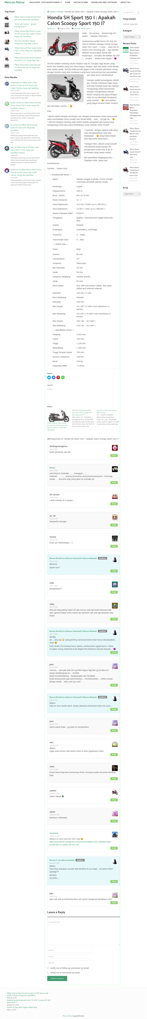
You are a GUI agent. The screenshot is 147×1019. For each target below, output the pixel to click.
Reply (114, 455)
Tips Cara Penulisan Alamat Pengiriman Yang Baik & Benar (26, 42)
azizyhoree (53, 833)
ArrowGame (15, 82)
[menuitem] (26, 995)
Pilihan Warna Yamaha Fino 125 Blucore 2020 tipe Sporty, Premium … (135, 133)
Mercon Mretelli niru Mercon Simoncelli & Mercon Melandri (73, 558)
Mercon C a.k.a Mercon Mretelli (61, 860)
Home (67, 2)
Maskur (52, 468)
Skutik (83, 28)
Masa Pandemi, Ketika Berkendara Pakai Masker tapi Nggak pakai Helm (135, 112)
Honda (60, 12)
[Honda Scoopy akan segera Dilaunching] (109, 417)
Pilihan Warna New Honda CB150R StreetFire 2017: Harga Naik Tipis (27, 59)
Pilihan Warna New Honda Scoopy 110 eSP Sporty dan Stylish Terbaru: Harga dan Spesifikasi (27, 34)
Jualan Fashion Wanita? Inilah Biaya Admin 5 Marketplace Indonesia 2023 (135, 53)
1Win (12, 147)
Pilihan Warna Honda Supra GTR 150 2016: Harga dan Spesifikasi (24, 127)
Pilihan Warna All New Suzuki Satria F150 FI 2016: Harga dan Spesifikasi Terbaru (27, 51)
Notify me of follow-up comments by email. (69, 968)
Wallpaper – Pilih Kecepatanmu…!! (45, 2)
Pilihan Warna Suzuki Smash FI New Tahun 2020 (135, 153)
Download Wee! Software (104, 2)
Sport (88, 28)
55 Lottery (14, 125)
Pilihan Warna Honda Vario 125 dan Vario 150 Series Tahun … (135, 91)
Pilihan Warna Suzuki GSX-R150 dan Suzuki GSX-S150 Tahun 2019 (135, 72)
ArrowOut (14, 169)
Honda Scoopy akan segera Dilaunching (22, 1007)
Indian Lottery (16, 102)
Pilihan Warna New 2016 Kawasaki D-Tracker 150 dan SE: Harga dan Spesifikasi (27, 67)
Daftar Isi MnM (81, 2)
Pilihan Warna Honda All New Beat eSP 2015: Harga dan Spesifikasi (27, 18)
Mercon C (53, 28)
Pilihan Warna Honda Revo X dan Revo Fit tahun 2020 (134, 171)
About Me (125, 2)
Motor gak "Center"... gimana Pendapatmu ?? (25, 25)
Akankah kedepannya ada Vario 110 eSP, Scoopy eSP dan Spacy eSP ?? (28, 1001)
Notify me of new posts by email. (65, 973)
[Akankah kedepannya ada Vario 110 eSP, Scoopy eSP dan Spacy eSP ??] (84, 418)
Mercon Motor (15, 2)
